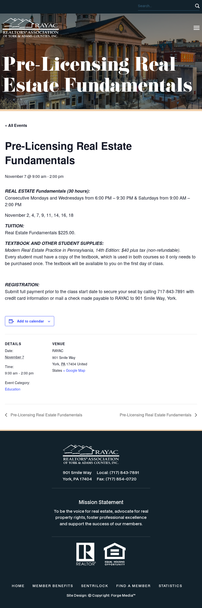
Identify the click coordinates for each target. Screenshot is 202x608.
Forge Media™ (123, 595)
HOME (18, 585)
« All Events (16, 125)
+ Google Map (74, 370)
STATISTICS (170, 585)
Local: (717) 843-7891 (118, 472)
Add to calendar (30, 321)
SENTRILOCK (94, 585)
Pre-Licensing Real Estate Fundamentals (46, 415)
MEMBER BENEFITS (53, 585)
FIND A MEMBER (133, 585)
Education (12, 389)
